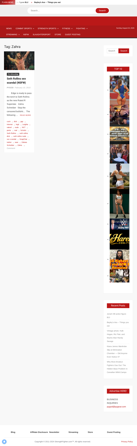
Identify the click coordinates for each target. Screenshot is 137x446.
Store (90, 432)
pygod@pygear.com (116, 406)
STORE (58, 34)
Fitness (66, 28)
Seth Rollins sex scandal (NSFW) (16, 81)
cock (9, 121)
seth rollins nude (19, 136)
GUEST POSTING (72, 34)
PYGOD (10, 88)
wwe (16, 142)
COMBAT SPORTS (24, 28)
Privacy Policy (127, 442)
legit (17, 124)
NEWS (9, 28)
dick (15, 121)
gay (21, 121)
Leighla (25, 124)
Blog (13, 432)
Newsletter (54, 432)
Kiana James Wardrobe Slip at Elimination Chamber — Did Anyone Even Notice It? (117, 351)
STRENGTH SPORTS (47, 28)
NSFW (26, 34)
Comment (11, 148)
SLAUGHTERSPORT (42, 34)
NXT (23, 127)
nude (17, 127)
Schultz (23, 130)
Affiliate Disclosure (39, 432)
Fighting (80, 28)
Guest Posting (113, 432)
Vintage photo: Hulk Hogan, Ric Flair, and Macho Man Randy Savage (116, 336)
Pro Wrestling (13, 74)
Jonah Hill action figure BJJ (116, 315)
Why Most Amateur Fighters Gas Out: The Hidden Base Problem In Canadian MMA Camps (117, 367)
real (15, 130)
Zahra (20, 145)
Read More (25, 115)
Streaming (11, 34)
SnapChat (23, 139)
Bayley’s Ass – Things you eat (47, 2)
